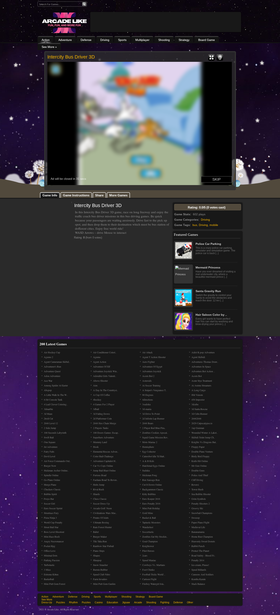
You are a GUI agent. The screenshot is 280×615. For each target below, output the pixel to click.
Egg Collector (149, 451)
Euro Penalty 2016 (151, 503)
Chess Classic (100, 498)
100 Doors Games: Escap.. (106, 432)
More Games (118, 195)
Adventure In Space (201, 366)
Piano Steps (99, 550)
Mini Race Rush (52, 536)
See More (46, 599)
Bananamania (197, 531)
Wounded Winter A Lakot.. (204, 432)
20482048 (196, 418)
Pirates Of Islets (101, 517)
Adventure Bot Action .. (203, 371)
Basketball (49, 579)
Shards (96, 494)
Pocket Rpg (49, 546)
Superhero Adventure (103, 437)
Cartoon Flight (149, 579)
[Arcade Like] (64, 23)
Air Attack (147, 352)
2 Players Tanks (100, 428)
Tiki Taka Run (100, 541)
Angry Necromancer (54, 541)
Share (99, 195)
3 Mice (47, 569)
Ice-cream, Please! (200, 565)
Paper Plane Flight (200, 522)
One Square (49, 442)
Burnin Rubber (100, 569)
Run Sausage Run (151, 479)
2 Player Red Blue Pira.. (154, 428)
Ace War (48, 380)
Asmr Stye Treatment (201, 380)
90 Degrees (147, 394)
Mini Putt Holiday (151, 508)
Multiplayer (142, 39)
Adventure (65, 39)
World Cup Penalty (53, 522)
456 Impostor (198, 399)
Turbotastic (49, 565)
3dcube (194, 404)
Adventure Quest (52, 371)
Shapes (96, 555)
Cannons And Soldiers (202, 574)
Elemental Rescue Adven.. (105, 451)
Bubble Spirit (50, 494)
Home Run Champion (202, 536)
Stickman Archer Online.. (56, 470)
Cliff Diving (197, 479)
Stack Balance (198, 583)
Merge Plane (50, 484)
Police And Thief (199, 475)
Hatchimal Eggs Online (153, 465)
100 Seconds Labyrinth (55, 432)
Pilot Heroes (148, 550)
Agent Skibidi (198, 357)
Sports (122, 39)
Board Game (206, 39)
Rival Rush (98, 489)
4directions (147, 399)
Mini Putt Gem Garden (104, 583)
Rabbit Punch (198, 546)
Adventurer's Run (52, 366)
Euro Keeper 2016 (151, 498)
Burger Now (50, 465)
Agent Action (99, 361)
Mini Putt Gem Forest (54, 583)
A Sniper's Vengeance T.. (154, 390)
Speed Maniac (149, 560)
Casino (99, 602)
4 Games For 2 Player (103, 404)
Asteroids (147, 380)
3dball (96, 409)
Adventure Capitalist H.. (105, 461)
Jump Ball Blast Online (104, 470)
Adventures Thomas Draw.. (204, 361)
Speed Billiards (198, 569)
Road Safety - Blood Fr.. (203, 555)
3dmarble (48, 409)
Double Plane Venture (202, 451)
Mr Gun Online (199, 465)
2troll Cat (48, 418)
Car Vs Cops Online (103, 465)
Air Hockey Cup (52, 352)
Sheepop (97, 560)
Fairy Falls (49, 451)
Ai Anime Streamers (201, 385)
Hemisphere (148, 446)
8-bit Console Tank (53, 399)
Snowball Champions (201, 513)
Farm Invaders (100, 579)
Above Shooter (100, 380)
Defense (86, 39)
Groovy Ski (197, 508)
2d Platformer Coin (102, 418)
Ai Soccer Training (151, 385)
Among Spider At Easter (56, 385)
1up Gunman (197, 428)
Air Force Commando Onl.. (57, 461)
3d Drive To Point (151, 413)
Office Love (49, 550)
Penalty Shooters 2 (200, 503)
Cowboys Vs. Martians (153, 565)
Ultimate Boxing (101, 522)
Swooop (195, 517)
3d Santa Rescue (199, 409)
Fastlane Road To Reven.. (105, 479)
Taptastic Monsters (151, 522)
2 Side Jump (50, 428)
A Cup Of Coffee (101, 394)
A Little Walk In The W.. (56, 394)
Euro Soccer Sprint (53, 508)
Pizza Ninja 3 (50, 517)
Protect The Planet (200, 550)
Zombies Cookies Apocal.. (155, 432)
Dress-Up (46, 602)
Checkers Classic (52, 489)
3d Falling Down (101, 413)
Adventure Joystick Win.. (105, 371)
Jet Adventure (50, 446)
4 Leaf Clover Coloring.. (56, 404)
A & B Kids (148, 461)
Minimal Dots (50, 555)
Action (46, 39)
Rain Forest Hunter (102, 527)
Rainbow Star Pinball (103, 546)
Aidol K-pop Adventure (203, 352)
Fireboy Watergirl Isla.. (153, 583)
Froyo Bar (49, 498)
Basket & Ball (149, 517)
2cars (144, 555)
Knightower (148, 546)
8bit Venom (197, 394)
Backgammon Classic (152, 489)
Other (190, 602)
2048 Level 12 (51, 423)
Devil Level (49, 456)
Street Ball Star (51, 527)
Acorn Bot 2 (148, 376)
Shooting (164, 39)
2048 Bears (147, 423)
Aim (95, 385)
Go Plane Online (52, 479)
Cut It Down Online (152, 484)
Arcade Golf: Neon (102, 508)
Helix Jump (98, 484)
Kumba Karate (198, 579)
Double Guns (198, 470)
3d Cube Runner (199, 413)
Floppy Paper (198, 446)
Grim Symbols (198, 498)
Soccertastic (148, 531)
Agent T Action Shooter (154, 357)
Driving (104, 39)
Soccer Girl (49, 503)
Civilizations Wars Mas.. (105, 513)
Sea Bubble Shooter (201, 494)
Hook (96, 446)
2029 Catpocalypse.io (201, 423)
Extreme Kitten (51, 574)
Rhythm (73, 602)
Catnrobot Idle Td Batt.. (153, 456)
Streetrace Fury (51, 513)
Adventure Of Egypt (152, 366)
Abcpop (48, 390)
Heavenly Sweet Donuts (203, 541)
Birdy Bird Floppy (200, 456)
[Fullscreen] (211, 57)
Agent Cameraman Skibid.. (57, 361)
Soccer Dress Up (101, 503)
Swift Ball (49, 437)
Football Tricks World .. (153, 574)
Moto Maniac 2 (149, 442)
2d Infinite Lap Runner (153, 418)
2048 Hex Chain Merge (104, 423)
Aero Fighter (148, 361)
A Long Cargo (198, 390)
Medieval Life (198, 527)
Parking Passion (52, 560)
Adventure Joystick (151, 371)
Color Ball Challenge (103, 456)
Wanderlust (147, 527)
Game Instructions (76, 195)
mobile (213, 225)
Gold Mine (147, 513)
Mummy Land (100, 442)
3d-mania (146, 409)
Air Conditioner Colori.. (104, 352)
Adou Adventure (52, 376)
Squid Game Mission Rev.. (155, 437)
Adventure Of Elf (101, 366)
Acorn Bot (196, 376)
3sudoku (146, 404)
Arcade (138, 602)
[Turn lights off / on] (220, 57)
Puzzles (60, 602)
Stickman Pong (149, 475)
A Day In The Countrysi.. (105, 390)
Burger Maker (100, 536)
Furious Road (99, 475)
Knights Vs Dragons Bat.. (204, 442)
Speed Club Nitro (101, 574)
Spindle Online (51, 475)
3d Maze (48, 413)
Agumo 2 (48, 357)
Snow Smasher (100, 565)
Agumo (96, 357)
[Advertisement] (165, 33)
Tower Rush (197, 489)
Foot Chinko (148, 569)
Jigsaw (126, 602)
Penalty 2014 (197, 560)
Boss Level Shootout (54, 531)
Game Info (49, 195)
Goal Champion (150, 541)
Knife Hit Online (199, 461)
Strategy (184, 39)
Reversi (195, 484)
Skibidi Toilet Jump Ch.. (203, 437)
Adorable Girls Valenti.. (104, 376)
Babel (96, 531)
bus (194, 225)
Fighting (164, 602)
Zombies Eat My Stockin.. (155, 536)
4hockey (97, 399)
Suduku (146, 470)
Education (112, 602)
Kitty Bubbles (149, 494)
